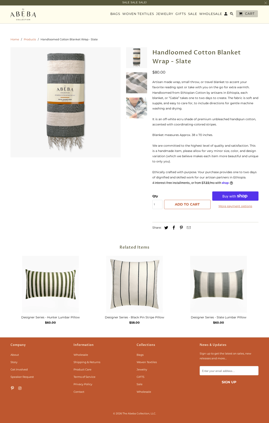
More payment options (235, 206)
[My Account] (226, 14)
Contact (79, 391)
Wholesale (81, 354)
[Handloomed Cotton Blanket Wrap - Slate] (66, 102)
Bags (140, 354)
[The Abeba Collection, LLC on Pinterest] (13, 388)
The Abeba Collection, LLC (139, 413)
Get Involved (19, 369)
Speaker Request (22, 376)
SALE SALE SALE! (134, 2)
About (15, 354)
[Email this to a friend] (188, 227)
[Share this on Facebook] (173, 227)
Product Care (82, 369)
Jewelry (142, 369)
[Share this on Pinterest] (180, 227)
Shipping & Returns (87, 362)
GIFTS (140, 376)
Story (14, 362)
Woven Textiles (147, 362)
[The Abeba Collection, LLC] (23, 14)
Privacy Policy (83, 384)
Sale (139, 384)
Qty (155, 196)
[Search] (232, 14)
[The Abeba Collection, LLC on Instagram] (20, 388)
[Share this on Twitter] (165, 227)
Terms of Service (84, 376)
